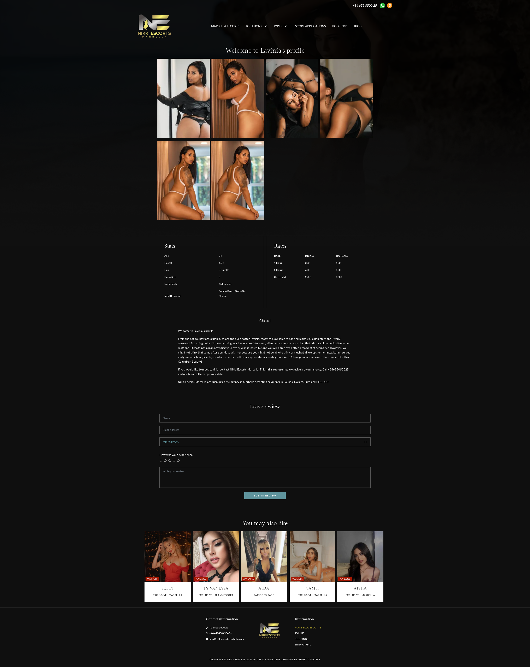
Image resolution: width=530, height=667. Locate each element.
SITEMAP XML (303, 644)
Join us (299, 633)
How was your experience (176, 454)
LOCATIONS (254, 26)
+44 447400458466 (220, 633)
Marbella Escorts (225, 26)
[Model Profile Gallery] (168, 556)
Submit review (265, 495)
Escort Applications (310, 26)
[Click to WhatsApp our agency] (382, 5)
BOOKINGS (301, 638)
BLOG (357, 26)
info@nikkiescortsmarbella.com (227, 638)
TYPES (278, 26)
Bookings (339, 26)
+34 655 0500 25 (365, 5)
